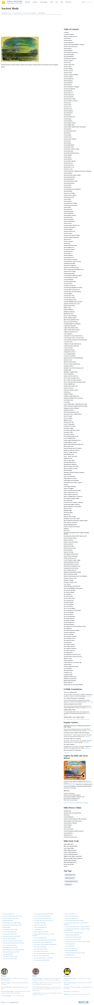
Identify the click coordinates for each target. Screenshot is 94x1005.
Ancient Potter (67, 185)
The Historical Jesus (69, 618)
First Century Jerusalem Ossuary (72, 380)
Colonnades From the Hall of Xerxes (73, 336)
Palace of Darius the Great (71, 492)
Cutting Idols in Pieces (70, 352)
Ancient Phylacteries (69, 183)
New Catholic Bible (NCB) (40, 946)
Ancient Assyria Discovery (71, 46)
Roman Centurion (68, 540)
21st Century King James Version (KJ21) (74, 698)
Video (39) (68, 884)
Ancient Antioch (68, 40)
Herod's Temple (68, 416)
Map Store (66, 994)
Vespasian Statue (68, 674)
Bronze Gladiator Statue (70, 317)
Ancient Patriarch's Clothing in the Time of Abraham (77, 171)
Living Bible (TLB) (38, 929)
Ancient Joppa (67, 135)
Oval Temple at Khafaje (70, 486)
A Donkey (66, 32)
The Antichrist (67, 594)
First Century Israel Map (7, 991)
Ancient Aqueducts (69, 42)
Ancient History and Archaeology (72, 821)
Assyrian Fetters (68, 283)
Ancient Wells (67, 253)
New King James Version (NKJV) (41, 960)
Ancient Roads (67, 187)
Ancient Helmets (68, 121)
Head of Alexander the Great (71, 412)
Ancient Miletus (68, 155)
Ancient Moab (67, 157)
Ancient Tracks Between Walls (71, 235)
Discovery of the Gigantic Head (72, 364)
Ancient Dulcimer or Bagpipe (71, 86)
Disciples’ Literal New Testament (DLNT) (12, 940)
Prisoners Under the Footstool (72, 526)
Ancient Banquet (68, 50)
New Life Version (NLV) (70, 914)
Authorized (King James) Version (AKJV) (12, 925)
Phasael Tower (67, 508)
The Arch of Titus (68, 596)
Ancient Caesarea (68, 60)
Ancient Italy (67, 133)
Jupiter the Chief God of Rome (71, 450)
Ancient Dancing (68, 80)
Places (57, 980)
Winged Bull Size (68, 682)
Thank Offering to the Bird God (72, 586)
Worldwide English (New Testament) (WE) (75, 952)
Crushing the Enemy (69, 350)
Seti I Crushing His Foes (70, 570)
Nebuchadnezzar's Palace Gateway (73, 482)
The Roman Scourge (69, 640)
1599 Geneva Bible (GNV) (70, 692)
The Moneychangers (69, 624)
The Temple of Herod (69, 646)
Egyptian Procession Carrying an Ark (73, 368)
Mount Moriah (67, 474)
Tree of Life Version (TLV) (71, 948)
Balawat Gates (67, 307)
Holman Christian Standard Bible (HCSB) (43, 914)
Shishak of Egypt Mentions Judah (72, 572)
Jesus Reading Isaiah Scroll (71, 436)
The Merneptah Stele (69, 622)
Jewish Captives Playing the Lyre (72, 440)
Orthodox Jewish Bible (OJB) (72, 935)
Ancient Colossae (68, 70)
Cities (18, 993)
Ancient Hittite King (69, 125)
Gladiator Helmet (68, 394)
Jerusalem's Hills (68, 432)
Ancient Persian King (69, 177)
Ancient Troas (67, 239)
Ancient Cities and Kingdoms (29, 13)
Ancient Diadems (68, 82)
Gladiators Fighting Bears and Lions (73, 398)
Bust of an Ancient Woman (70, 321)
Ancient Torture (68, 233)
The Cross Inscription (69, 608)
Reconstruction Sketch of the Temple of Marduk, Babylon (76, 533)
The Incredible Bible (6, 995)
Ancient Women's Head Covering (72, 261)
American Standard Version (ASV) (73, 704)
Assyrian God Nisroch (69, 285)
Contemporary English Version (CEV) (11, 936)
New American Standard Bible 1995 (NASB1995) (45, 944)
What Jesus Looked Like (70, 678)
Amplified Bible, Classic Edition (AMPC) (74, 717)
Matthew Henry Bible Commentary (73, 856)
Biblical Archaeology (6, 978)
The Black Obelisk (68, 602)
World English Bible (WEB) (71, 950)
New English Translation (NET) (41, 951)
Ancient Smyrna (68, 209)
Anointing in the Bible (69, 263)
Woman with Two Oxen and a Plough (73, 684)
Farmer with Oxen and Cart (71, 376)
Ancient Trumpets (68, 241)
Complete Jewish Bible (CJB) (10, 934)
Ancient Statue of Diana (70, 215)
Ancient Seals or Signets (70, 195)
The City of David (68, 606)
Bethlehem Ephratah (69, 311)
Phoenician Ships (68, 512)
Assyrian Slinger (68, 293)
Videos (65, 866)
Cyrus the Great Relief (69, 356)
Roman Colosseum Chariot (71, 542)
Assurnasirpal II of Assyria (71, 277)
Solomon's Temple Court (70, 582)
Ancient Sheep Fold (69, 197)
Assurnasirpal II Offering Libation (73, 275)
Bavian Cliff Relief (68, 309)
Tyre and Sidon (68, 668)
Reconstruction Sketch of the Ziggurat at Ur (75, 536)
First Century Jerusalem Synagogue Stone (75, 382)
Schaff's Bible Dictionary (70, 860)
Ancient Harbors (68, 113)
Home (9, 13)
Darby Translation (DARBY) (9, 938)
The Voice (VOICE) (69, 946)
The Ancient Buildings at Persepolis (73, 588)
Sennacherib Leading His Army (72, 566)
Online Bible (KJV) (68, 844)
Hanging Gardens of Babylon (71, 408)
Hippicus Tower (68, 420)
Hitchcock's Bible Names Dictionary (73, 858)
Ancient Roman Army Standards (72, 189)
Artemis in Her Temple (70, 271)
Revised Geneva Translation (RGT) (73, 937)
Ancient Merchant (68, 151)
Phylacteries (67, 514)
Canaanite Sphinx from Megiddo (72, 323)
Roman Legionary (68, 544)
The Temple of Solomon (70, 648)
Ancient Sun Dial (68, 217)
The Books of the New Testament (72, 738)
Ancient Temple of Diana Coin (71, 225)
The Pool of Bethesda (69, 632)
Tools (56, 2)
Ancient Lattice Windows (70, 139)
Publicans (66, 528)
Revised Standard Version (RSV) (73, 939)
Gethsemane (67, 392)
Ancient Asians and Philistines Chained (74, 44)
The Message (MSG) (70, 944)
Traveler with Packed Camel (71, 666)
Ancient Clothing (68, 68)
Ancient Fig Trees (68, 92)
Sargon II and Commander (71, 556)
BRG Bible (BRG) (6, 927)
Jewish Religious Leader (70, 442)
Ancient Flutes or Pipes (70, 99)
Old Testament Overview (70, 978)
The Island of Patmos (69, 620)
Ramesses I (67, 530)
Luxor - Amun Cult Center (70, 456)
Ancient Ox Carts (68, 169)
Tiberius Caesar (68, 658)
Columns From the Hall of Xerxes (72, 344)
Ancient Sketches (17, 13)
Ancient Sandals (68, 191)
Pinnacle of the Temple (70, 516)
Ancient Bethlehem (69, 56)
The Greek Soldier (68, 614)
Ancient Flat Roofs (68, 97)
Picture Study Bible (69, 864)
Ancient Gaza (67, 103)
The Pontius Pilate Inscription (71, 630)
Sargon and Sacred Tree (70, 558)
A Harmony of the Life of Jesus (72, 987)
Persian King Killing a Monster (72, 504)
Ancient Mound (68, 159)
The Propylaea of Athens (70, 636)
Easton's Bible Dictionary (70, 852)
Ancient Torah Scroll (69, 231)
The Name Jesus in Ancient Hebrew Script (75, 626)
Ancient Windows (68, 255)
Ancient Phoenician (69, 179)
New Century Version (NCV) (40, 949)
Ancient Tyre (67, 243)
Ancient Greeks (68, 109)
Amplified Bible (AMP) (69, 710)
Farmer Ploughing (69, 374)
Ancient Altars (67, 38)
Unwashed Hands (68, 670)
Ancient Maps (67, 827)
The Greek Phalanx (69, 612)
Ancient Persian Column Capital (72, 175)
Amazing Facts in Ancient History (72, 813)
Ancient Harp (67, 115)
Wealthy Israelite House (70, 676)
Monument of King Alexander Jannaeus (74, 472)
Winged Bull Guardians (70, 680)
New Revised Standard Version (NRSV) (74, 920)
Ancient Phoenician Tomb (70, 181)
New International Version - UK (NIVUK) (43, 958)
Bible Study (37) (70, 878)
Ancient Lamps (68, 137)
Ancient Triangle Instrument (71, 237)
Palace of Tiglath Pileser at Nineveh (73, 496)
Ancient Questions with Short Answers (74, 831)
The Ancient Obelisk (69, 592)
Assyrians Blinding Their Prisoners (73, 301)
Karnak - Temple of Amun (70, 452)
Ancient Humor (68, 825)
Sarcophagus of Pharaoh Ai (71, 554)
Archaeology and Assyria (70, 837)
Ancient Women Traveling (70, 259)
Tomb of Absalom (68, 660)
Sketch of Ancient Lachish (70, 574)
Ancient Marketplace (69, 145)
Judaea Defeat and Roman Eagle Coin (73, 444)
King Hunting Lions (69, 454)
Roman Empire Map (37, 978)
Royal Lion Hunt (68, 550)
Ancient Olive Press (69, 165)
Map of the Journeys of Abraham (72, 750)
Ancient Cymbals (68, 76)
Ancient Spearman (68, 211)
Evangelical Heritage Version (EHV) (11, 952)
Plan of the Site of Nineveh (70, 522)
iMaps (61, 2)
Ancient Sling (67, 207)
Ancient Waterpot (68, 251)
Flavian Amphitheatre (69, 384)
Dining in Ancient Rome (70, 362)
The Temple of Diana (69, 644)
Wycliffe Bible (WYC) (70, 955)
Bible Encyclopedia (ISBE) (70, 846)
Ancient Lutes (67, 141)
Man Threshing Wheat (69, 462)
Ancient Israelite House (70, 131)
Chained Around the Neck (70, 332)
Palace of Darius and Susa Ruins (72, 490)
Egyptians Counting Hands (71, 372)
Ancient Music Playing (69, 161)
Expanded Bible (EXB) (8, 954)
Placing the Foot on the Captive (72, 518)
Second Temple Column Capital (72, 560)
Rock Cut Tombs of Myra (70, 538)
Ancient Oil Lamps (68, 829)
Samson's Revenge (68, 552)
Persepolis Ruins (68, 500)
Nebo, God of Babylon (69, 476)
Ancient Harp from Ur (69, 117)
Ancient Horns (67, 129)
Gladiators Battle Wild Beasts (71, 396)
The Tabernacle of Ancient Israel (40, 987)
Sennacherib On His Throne (71, 568)
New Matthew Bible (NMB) (71, 918)
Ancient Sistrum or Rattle (70, 203)
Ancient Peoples (68, 173)
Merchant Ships (68, 470)
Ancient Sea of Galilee (69, 193)
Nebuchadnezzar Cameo (70, 478)
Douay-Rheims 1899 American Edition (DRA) (13, 943)
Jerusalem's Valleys (69, 434)
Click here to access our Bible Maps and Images (76, 802)
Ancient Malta (67, 143)
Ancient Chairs (68, 66)
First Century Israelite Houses (72, 378)
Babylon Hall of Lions (69, 305)
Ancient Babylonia (68, 817)
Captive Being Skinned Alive (71, 327)
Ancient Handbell (68, 111)
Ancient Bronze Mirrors (70, 58)
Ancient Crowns (68, 72)
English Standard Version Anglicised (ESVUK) (13, 949)
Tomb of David (67, 664)
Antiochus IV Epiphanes (70, 265)
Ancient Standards (68, 213)
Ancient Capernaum (69, 64)
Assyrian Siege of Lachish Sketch (72, 291)
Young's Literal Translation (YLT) (73, 957)
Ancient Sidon (67, 199)
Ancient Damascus (69, 78)
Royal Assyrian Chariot (70, 548)
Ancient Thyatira (68, 229)
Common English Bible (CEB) (9, 931)
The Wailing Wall (68, 652)
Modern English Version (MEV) (41, 931)
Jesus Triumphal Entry (70, 438)
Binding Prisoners (68, 313)
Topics (51, 2)
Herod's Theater (68, 418)
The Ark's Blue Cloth (69, 598)
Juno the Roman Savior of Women (72, 448)
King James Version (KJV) (40, 925)
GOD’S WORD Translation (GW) (10, 956)
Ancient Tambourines (69, 221)
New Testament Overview (70, 982)
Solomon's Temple (68, 580)
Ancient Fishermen (69, 94)
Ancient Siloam (68, 201)
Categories (35, 2)
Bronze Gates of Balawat (70, 315)
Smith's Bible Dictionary (70, 850)
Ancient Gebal (67, 105)
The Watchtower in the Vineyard (72, 654)
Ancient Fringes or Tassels (71, 101)
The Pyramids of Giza (69, 638)
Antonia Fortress (68, 835)
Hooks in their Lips (69, 422)
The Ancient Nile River (69, 590)
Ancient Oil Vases (68, 163)
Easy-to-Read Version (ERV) (9, 945)
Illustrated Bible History (70, 862)
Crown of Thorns (68, 348)
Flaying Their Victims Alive (71, 386)
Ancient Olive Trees (69, 167)
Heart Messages (43, 2)
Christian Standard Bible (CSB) (10, 929)
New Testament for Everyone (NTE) (73, 932)
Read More (88, 696)
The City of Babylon (69, 604)
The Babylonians (36, 993)
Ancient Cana (67, 62)
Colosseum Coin (68, 342)
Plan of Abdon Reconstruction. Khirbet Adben (76, 520)
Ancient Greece (68, 107)
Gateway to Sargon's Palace (71, 390)
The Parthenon (68, 628)
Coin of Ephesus (68, 334)
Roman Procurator (69, 546)
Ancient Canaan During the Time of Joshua (75, 819)
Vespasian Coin (68, 672)
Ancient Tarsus (68, 223)
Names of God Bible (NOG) (40, 937)
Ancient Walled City (69, 247)
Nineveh (66, 484)
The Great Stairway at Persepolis (72, 610)
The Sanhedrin (68, 642)
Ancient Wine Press (69, 257)
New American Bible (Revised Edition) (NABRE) (45, 940)
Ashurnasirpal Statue (69, 273)
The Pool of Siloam (69, 634)
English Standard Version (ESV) (10, 947)
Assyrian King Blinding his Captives (73, 287)
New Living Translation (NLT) (72, 916)
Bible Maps (27, 2)
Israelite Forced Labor (70, 426)
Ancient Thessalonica (69, 227)
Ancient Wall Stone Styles (70, 245)
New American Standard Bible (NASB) (43, 942)
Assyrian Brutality (68, 279)
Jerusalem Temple (68, 428)
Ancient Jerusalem (6, 982)
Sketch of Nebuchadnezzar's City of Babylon (75, 576)
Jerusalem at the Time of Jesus (72, 430)
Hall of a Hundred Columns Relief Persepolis (75, 406)
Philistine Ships (68, 510)
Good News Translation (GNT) (10, 958)
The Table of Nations (69, 744)
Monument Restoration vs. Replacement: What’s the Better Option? (77, 726)
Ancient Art (67, 815)
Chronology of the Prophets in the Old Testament (77, 732)
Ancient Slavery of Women (70, 205)
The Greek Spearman (69, 616)
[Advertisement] (31, 25)
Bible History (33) (70, 874)
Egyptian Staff (67, 370)
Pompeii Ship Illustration (70, 524)
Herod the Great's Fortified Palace (73, 414)
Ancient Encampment (69, 88)
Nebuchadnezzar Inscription (71, 480)
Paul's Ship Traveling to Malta (71, 498)
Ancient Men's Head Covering (71, 149)
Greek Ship (67, 402)
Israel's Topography (69, 424)
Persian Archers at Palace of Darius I (73, 502)
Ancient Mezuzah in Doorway (71, 153)
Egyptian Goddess (68, 366)
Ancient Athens (68, 48)
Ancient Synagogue (69, 219)
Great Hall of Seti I (68, 400)
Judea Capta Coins (68, 446)
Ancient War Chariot (69, 249)
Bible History (68, 2)
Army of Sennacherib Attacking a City (73, 269)
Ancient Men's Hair (69, 147)
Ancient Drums (68, 84)
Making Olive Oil (68, 458)
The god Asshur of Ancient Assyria (73, 656)
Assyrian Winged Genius (70, 299)
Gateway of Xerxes (68, 388)
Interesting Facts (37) (71, 881)
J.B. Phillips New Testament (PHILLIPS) (43, 920)
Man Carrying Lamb (69, 460)
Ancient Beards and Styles (70, 52)
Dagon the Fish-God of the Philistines (73, 358)
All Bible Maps (67, 811)
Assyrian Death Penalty (70, 281)
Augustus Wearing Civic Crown (72, 303)
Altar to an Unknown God (70, 36)
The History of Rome (37, 982)
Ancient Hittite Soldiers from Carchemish (75, 127)
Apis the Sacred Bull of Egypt (71, 267)
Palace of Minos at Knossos (71, 494)
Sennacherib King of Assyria (71, 562)
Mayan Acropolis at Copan (70, 468)
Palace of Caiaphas (69, 488)
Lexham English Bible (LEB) (40, 927)
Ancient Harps (67, 119)
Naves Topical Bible (69, 848)
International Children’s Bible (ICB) (42, 916)
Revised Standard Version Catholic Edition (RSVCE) (77, 941)
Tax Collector (67, 584)
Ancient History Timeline (70, 823)
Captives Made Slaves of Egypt (71, 329)
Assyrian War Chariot (69, 297)
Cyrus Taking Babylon (69, 354)
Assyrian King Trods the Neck (72, 289)
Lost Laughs (67, 991)
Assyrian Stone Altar (69, 295)
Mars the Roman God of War (71, 466)
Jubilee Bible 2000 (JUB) (40, 923)
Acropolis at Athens (69, 34)
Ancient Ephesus (68, 90)
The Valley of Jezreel (69, 650)
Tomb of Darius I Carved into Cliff (72, 662)
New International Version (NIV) (41, 955)
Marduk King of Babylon (70, 464)
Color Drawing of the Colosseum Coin (74, 338)
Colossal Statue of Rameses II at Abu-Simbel (75, 340)
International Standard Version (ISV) (42, 918)
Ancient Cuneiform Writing (71, 74)
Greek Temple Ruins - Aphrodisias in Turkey (75, 404)
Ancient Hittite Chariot (70, 123)
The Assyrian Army (69, 600)
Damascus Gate (68, 360)
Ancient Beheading (69, 54)
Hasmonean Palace (69, 410)
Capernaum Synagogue (70, 325)
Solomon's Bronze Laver (70, 578)
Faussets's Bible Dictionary (71, 854)
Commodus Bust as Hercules (71, 346)
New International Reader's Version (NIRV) (44, 953)
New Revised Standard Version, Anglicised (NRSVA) (77, 926)
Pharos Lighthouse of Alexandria (72, 506)
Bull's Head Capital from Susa (71, 319)
